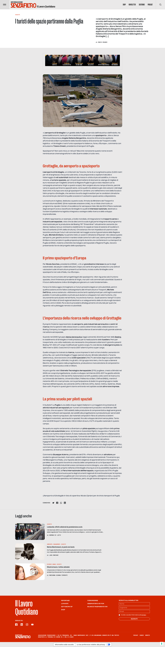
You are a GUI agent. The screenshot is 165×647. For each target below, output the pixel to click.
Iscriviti (134, 619)
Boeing (118, 337)
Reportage (65, 600)
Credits (147, 635)
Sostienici (142, 4)
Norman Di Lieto (55, 535)
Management (56, 544)
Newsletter (132, 4)
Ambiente (49, 544)
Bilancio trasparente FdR (97, 606)
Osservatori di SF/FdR (95, 603)
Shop (124, 4)
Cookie (142, 635)
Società (17, 14)
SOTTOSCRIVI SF (67, 606)
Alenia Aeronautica (74, 337)
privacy (144, 615)
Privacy (135, 635)
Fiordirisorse (92, 600)
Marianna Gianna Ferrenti (58, 575)
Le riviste (64, 603)
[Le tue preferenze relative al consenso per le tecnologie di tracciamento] (161, 643)
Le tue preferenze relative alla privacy (91, 644)
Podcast (150, 4)
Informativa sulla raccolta (64, 644)
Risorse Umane (51, 564)
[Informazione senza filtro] (22, 636)
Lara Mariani (53, 555)
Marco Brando (102, 42)
